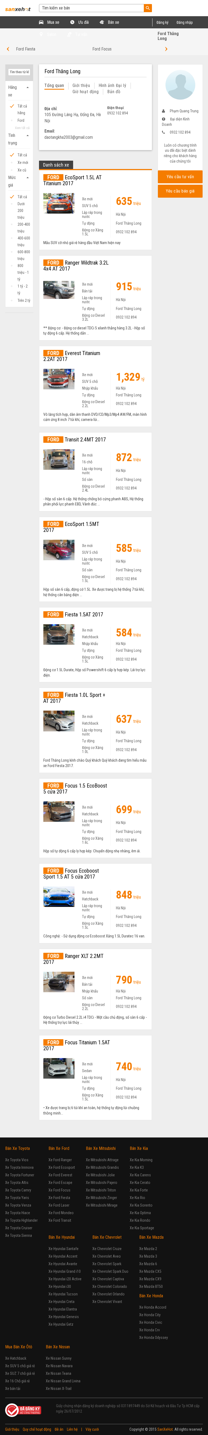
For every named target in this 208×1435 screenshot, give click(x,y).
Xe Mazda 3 (148, 1256)
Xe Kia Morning (141, 1160)
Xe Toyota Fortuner (19, 1175)
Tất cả (22, 155)
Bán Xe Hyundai (61, 1237)
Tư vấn (80, 34)
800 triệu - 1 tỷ (23, 266)
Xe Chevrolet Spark (106, 1264)
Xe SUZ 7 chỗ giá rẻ (20, 1373)
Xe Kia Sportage (142, 1228)
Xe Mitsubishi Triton (101, 1190)
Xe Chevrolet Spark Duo (110, 1271)
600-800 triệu (24, 252)
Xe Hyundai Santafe (63, 1249)
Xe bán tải (12, 1388)
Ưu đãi (83, 22)
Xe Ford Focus (59, 1190)
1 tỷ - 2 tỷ (23, 287)
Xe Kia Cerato (140, 1182)
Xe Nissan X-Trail (59, 1388)
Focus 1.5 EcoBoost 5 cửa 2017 (75, 788)
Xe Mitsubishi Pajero (101, 1182)
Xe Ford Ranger (60, 1160)
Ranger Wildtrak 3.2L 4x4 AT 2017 (76, 265)
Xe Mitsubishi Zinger (101, 1198)
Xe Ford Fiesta (59, 1198)
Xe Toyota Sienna (18, 1235)
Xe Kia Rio (137, 1198)
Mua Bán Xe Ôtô (18, 1346)
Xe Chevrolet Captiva (108, 1279)
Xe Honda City (150, 1315)
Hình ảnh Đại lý (112, 85)
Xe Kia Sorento (141, 1205)
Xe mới (23, 162)
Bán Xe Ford (58, 1148)
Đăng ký (162, 22)
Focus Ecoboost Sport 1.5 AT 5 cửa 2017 (71, 873)
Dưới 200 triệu (21, 204)
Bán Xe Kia (139, 1148)
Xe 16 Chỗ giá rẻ (17, 1381)
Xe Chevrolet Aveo (106, 1256)
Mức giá (19, 181)
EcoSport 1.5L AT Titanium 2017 (72, 180)
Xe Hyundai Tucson (63, 1294)
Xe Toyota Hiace (17, 1213)
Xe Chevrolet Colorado (109, 1286)
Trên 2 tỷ (24, 300)
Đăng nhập (185, 22)
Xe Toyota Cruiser (18, 1228)
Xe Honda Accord (152, 1307)
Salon (51, 34)
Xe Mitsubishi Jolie (100, 1175)
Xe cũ (22, 170)
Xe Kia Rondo (140, 1220)
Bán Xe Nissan (58, 1346)
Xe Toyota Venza (18, 1205)
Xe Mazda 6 (148, 1264)
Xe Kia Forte (139, 1190)
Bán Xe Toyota (17, 1148)
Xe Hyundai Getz (60, 1324)
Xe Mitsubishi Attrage (102, 1160)
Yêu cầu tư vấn (180, 176)
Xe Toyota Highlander (21, 1220)
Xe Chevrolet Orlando (108, 1294)
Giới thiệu (81, 85)
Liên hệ (72, 1429)
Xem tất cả (22, 128)
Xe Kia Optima (140, 1213)
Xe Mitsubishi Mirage (102, 1205)
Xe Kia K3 (137, 1167)
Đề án (59, 1429)
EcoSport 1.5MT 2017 (71, 527)
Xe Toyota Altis (16, 1182)
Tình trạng (19, 139)
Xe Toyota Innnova (19, 1167)
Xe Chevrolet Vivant (107, 1301)
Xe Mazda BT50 (151, 1286)
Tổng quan (54, 85)
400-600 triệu (24, 239)
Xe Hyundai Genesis (63, 1317)
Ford (21, 120)
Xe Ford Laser (58, 1205)
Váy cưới (92, 1429)
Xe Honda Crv (149, 1330)
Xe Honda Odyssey (153, 1337)
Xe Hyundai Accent (62, 1256)
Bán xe (113, 22)
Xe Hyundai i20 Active (65, 1279)
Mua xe (52, 22)
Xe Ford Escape (60, 1182)
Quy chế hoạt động (37, 1429)
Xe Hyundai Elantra (62, 1309)
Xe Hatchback (15, 1358)
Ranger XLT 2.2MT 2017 (73, 959)
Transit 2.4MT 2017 (76, 439)
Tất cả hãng (22, 107)
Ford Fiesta (25, 49)
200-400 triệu (24, 225)
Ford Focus (102, 49)
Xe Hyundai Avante (62, 1264)
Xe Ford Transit (59, 1220)
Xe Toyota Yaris (17, 1198)
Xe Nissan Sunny (59, 1358)
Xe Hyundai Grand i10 (64, 1271)
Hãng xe (19, 91)
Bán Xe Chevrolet (107, 1237)
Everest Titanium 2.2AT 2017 (71, 356)
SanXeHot (165, 1429)
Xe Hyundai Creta (61, 1301)
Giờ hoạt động (86, 91)
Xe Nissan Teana (58, 1373)
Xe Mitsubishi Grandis (102, 1167)
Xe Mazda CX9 (150, 1279)
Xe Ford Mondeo (61, 1213)
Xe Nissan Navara (59, 1366)
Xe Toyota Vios (16, 1160)
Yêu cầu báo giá (180, 191)
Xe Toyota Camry (18, 1190)
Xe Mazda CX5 (150, 1271)
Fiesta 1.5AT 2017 (75, 614)
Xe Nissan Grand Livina (63, 1381)
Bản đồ (114, 91)
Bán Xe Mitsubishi (101, 1148)
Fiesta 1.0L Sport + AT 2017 (74, 698)
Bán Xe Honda (151, 1295)
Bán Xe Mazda (151, 1237)
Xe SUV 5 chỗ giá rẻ (20, 1366)
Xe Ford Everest (60, 1175)
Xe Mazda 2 (148, 1249)
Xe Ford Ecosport (61, 1167)
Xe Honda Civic (150, 1322)
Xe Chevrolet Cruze (107, 1249)
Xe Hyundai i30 (59, 1286)
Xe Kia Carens (140, 1175)
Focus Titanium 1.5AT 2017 (76, 1045)
